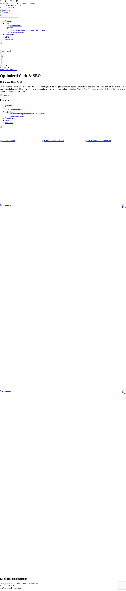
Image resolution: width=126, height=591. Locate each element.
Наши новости (16, 26)
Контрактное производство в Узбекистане (27, 30)
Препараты (9, 34)
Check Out (12, 70)
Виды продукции (17, 32)
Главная (8, 21)
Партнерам (9, 28)
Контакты (9, 39)
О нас (7, 23)
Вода (7, 37)
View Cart (4, 70)
